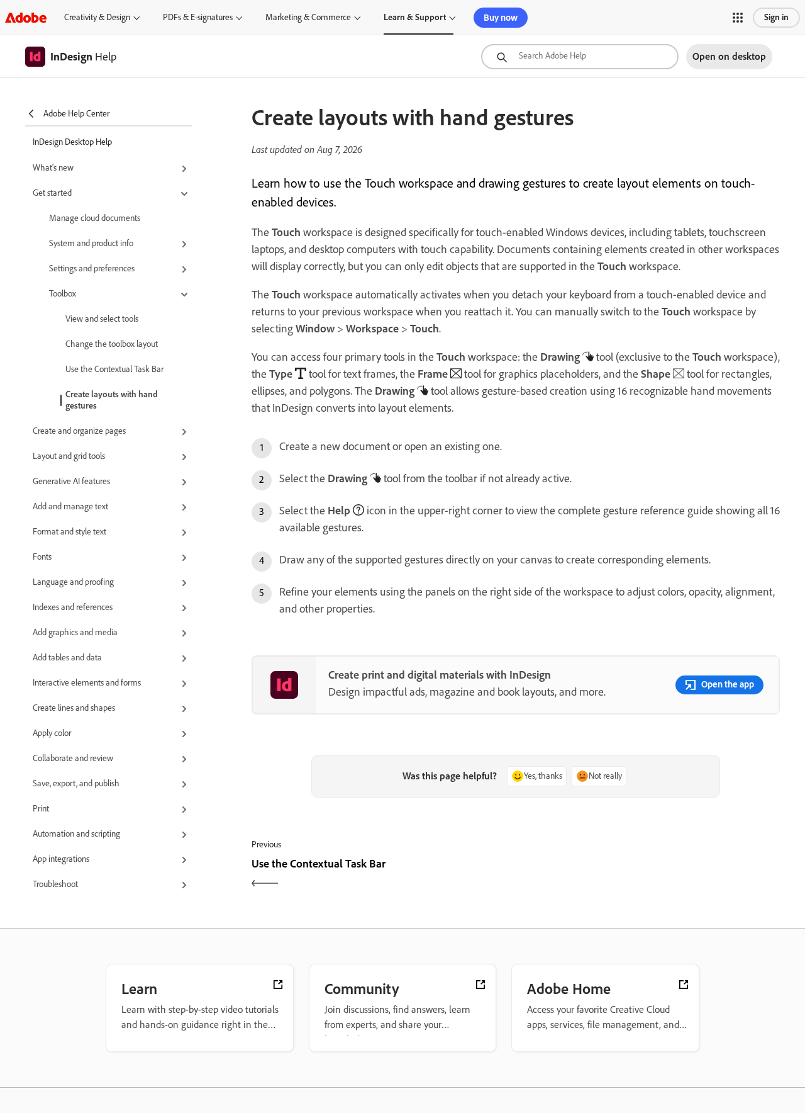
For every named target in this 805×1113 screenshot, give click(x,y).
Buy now (501, 17)
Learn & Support (415, 17)
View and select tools (101, 319)
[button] (738, 18)
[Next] (649, 875)
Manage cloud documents (94, 218)
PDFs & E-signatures (198, 17)
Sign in (776, 17)
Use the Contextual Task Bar (114, 369)
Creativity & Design (97, 17)
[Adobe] (26, 17)
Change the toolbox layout (111, 344)
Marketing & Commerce (308, 17)
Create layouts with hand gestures (111, 400)
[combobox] (580, 56)
